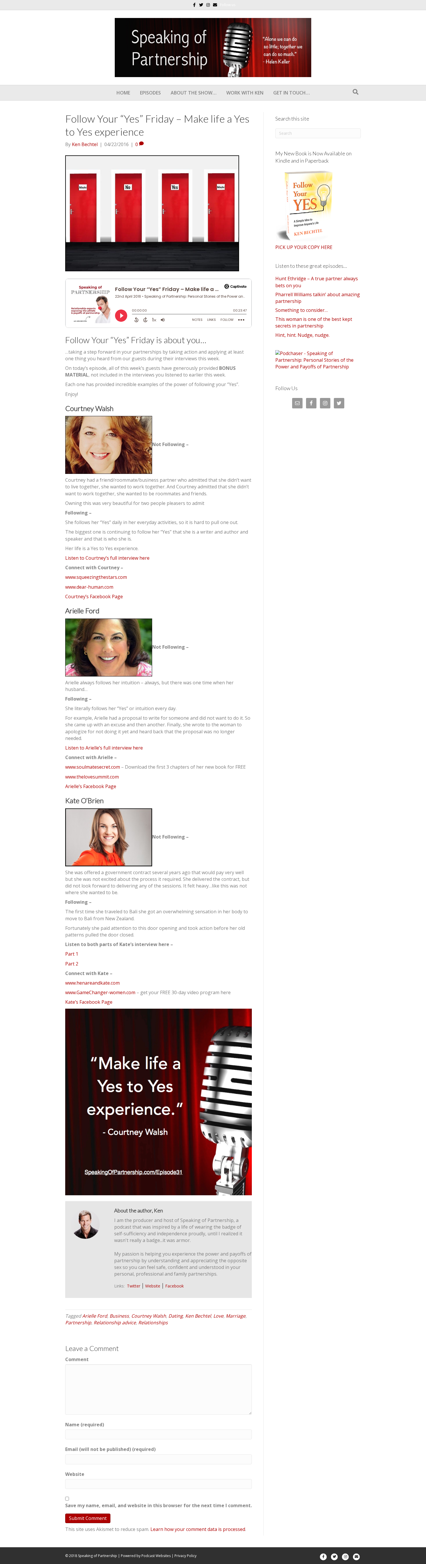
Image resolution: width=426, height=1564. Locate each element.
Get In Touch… (291, 93)
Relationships (153, 1322)
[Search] (355, 92)
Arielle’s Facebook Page (90, 786)
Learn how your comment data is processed (197, 1529)
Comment (77, 1359)
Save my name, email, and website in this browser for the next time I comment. (158, 1505)
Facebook (174, 1286)
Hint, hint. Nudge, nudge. (302, 335)
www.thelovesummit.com (92, 777)
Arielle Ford (94, 1316)
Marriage (235, 1316)
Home (123, 93)
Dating (175, 1316)
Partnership (78, 1322)
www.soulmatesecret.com (92, 767)
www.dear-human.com (89, 587)
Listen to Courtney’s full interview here (107, 558)
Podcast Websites (156, 1555)
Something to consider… (301, 310)
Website (152, 1286)
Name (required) (84, 1424)
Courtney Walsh (148, 1316)
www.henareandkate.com (92, 983)
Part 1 (71, 954)
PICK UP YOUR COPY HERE (303, 247)
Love (218, 1316)
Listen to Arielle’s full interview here (104, 748)
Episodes (150, 93)
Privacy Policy (185, 1555)
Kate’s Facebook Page (88, 1002)
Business (119, 1316)
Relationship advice (115, 1322)
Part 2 (71, 964)
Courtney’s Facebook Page (94, 596)
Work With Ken (244, 93)
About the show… (193, 93)
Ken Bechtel (198, 1316)
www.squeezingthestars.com (96, 577)
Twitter (133, 1286)
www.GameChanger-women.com (100, 992)
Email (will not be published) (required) (110, 1449)
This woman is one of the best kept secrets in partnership (313, 322)
